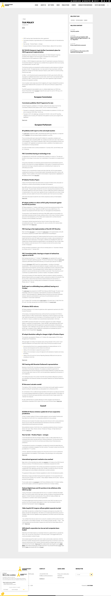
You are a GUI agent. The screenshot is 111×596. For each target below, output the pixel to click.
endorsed (36, 482)
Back (24, 19)
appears (37, 90)
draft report (26, 133)
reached (46, 462)
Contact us (41, 578)
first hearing (45, 258)
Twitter (26, 547)
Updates (85, 20)
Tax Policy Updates (79, 20)
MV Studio (90, 585)
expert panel (53, 302)
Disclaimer (60, 575)
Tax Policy (73, 20)
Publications (65, 5)
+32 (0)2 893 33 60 (43, 573)
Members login (61, 577)
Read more (24, 120)
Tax (23, 27)
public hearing (43, 300)
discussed (32, 231)
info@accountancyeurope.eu (46, 575)
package (27, 135)
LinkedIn (41, 547)
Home (36, 5)
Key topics (51, 5)
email (60, 545)
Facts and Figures (100, 5)
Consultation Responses (85, 5)
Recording (36, 175)
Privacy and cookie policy (63, 573)
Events (74, 5)
